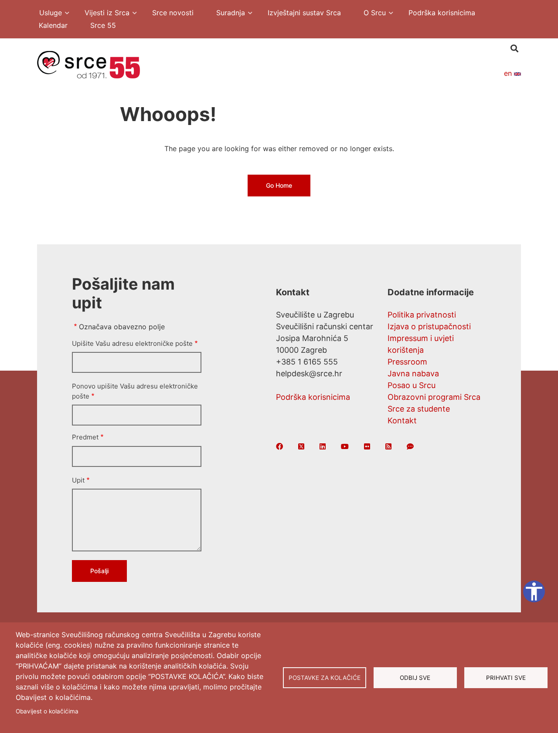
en (509, 73)
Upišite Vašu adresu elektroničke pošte (132, 343)
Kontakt (402, 420)
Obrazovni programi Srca (434, 397)
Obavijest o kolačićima (47, 711)
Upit (78, 480)
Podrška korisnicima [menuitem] (441, 12)
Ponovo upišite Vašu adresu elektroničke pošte (135, 391)
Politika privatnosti (422, 314)
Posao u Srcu (412, 385)
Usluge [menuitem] (46, 13)
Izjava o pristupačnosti (429, 326)
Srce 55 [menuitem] (103, 25)
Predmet (85, 437)
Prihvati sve (506, 677)
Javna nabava (413, 373)
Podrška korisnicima (313, 397)
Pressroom (407, 361)
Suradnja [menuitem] (226, 13)
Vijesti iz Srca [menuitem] (102, 13)
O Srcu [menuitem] (370, 13)
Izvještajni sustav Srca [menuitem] (304, 12)
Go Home (279, 185)
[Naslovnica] (88, 64)
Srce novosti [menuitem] (173, 12)
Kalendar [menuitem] (53, 25)
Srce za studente (419, 408)
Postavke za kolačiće (325, 677)
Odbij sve (415, 677)
